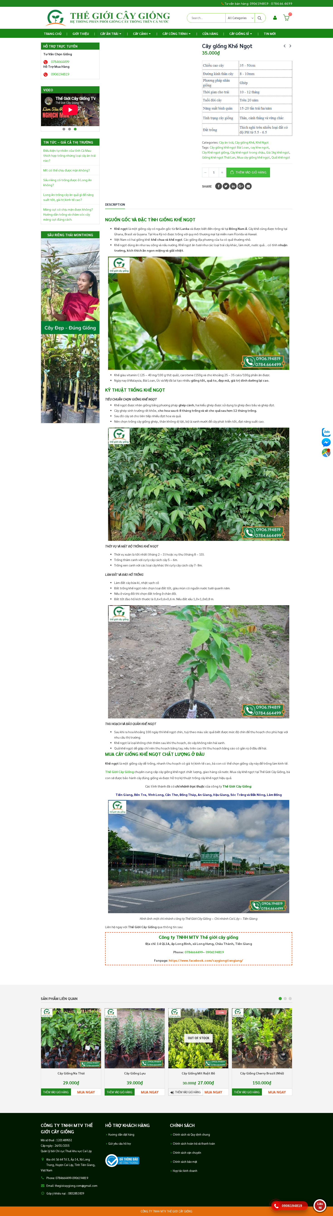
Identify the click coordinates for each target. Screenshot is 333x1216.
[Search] (260, 17)
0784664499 (194, 952)
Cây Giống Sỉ (239, 33)
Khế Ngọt (262, 142)
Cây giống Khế (244, 142)
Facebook (218, 186)
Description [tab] (115, 204)
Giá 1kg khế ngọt (277, 152)
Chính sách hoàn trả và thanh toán (194, 1144)
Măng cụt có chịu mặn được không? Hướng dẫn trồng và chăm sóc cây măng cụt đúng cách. (68, 214)
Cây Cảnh (140, 33)
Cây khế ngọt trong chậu (247, 152)
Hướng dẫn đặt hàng (121, 1135)
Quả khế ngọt (280, 157)
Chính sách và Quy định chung (191, 1135)
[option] (70, 109)
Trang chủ (52, 33)
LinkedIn (233, 186)
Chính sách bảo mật (185, 1162)
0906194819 (215, 952)
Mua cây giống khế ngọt (253, 157)
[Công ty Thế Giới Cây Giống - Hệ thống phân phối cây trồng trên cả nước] (107, 18)
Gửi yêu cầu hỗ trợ (119, 1144)
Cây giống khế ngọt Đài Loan (229, 147)
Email (248, 186)
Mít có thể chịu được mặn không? (66, 170)
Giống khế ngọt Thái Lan (218, 157)
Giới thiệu (80, 33)
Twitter (226, 186)
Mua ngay (86, 1092)
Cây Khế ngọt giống (215, 152)
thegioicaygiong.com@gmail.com (76, 1186)
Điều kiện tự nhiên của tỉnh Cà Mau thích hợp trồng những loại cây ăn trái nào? (69, 155)
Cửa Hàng (210, 33)
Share (207, 186)
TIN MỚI (270, 33)
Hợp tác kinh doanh (185, 1171)
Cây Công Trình (175, 33)
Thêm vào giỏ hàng (251, 172)
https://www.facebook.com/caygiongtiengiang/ (206, 960)
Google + (240, 186)
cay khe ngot (260, 147)
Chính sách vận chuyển (187, 1153)
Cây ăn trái (109, 33)
